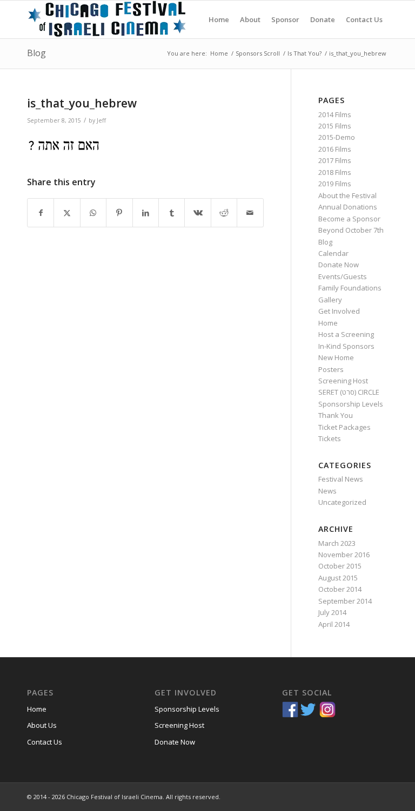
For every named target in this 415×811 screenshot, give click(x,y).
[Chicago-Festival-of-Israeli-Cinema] (108, 19)
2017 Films (334, 160)
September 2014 (345, 601)
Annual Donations (347, 207)
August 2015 (338, 578)
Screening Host (343, 381)
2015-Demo (336, 137)
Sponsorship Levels (350, 404)
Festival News (340, 479)
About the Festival (347, 195)
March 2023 (337, 543)
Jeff (101, 120)
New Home (336, 357)
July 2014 (332, 612)
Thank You (335, 415)
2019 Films (334, 183)
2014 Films (334, 114)
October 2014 (340, 589)
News (327, 491)
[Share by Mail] (250, 213)
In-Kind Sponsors (346, 346)
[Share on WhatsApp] (93, 213)
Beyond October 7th (351, 230)
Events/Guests (342, 276)
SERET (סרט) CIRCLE (348, 392)
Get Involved (339, 311)
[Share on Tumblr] (171, 213)
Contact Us (44, 742)
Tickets (329, 438)
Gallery (330, 300)
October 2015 (340, 566)
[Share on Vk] (197, 213)
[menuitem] (219, 19)
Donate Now (338, 264)
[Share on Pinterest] (119, 213)
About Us (42, 725)
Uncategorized (342, 502)
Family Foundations (349, 288)
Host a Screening (346, 334)
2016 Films (334, 149)
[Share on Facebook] (40, 213)
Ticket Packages (344, 427)
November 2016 (344, 554)
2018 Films (334, 172)
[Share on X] (66, 213)
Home (328, 323)
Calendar (333, 253)
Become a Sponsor (349, 219)
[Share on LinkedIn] (145, 213)
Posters (331, 369)
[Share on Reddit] (224, 213)
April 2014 (334, 624)
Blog (36, 53)
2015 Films (334, 126)
